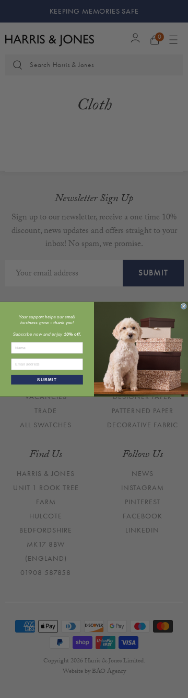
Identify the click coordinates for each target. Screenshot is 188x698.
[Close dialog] (183, 306)
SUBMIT (46, 379)
